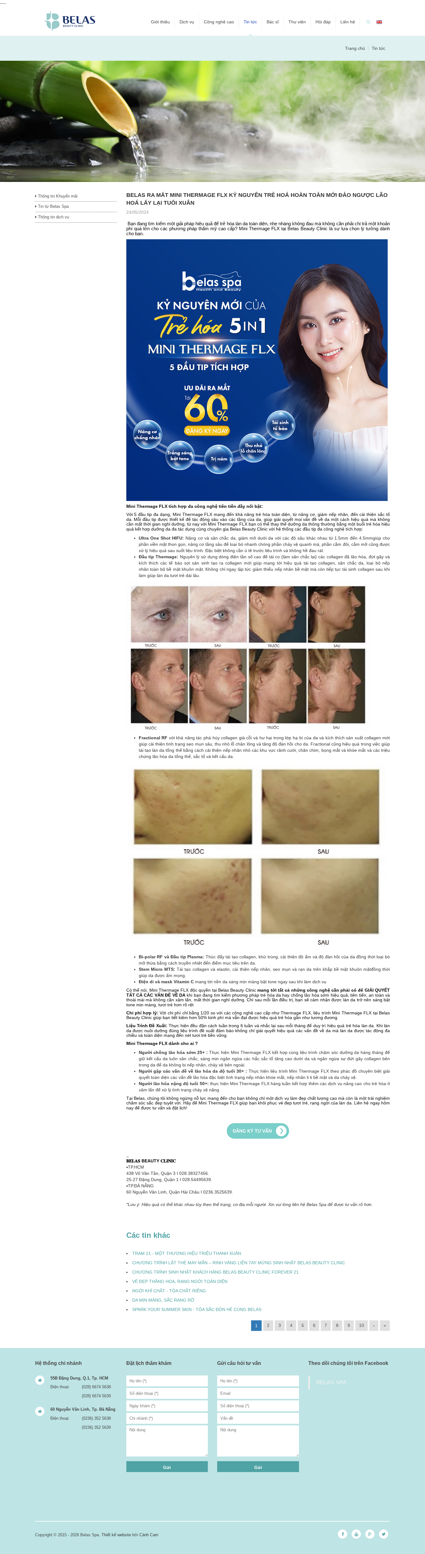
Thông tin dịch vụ (53, 217)
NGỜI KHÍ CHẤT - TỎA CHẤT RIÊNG (169, 1290)
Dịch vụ (187, 21)
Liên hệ (347, 21)
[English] (379, 21)
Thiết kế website (116, 1535)
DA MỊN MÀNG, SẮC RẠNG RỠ (163, 1300)
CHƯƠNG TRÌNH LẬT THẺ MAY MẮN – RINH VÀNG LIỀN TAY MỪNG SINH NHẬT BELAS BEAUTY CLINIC (238, 1262)
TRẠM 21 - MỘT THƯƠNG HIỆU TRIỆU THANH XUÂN (186, 1253)
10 (361, 1325)
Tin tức (250, 21)
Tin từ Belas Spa (53, 206)
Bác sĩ (273, 21)
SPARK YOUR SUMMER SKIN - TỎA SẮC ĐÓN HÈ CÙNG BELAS (196, 1309)
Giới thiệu (160, 21)
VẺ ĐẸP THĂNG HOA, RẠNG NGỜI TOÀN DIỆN (179, 1281)
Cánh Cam (148, 1535)
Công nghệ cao (219, 21)
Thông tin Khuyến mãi (57, 196)
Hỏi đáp (323, 21)
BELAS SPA (331, 1382)
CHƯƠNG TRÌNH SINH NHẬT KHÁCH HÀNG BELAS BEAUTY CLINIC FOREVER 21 (215, 1272)
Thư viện (297, 21)
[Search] (368, 21)
